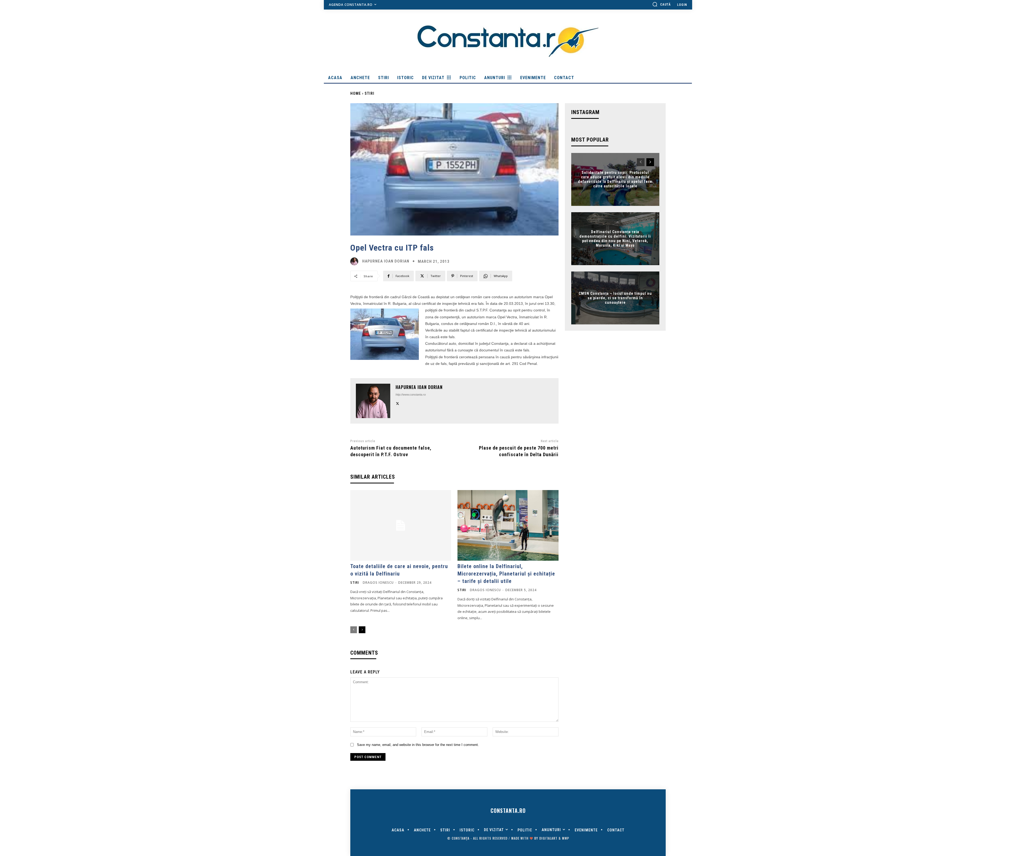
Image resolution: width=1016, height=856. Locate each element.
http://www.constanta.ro (411, 394)
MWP (565, 838)
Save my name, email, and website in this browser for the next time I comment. (418, 745)
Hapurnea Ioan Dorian (385, 261)
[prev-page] (353, 629)
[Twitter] (398, 403)
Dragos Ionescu (378, 582)
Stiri (369, 93)
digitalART (548, 838)
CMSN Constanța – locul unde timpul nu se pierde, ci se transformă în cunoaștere (615, 298)
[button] (661, 4)
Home (355, 93)
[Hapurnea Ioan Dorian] (355, 261)
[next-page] (362, 629)
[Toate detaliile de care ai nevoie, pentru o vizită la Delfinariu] (400, 525)
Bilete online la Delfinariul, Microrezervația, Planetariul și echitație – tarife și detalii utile (506, 573)
